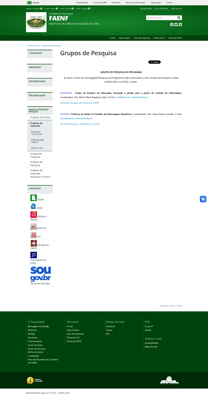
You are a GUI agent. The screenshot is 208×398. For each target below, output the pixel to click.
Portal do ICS (159, 38)
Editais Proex (37, 148)
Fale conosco (124, 38)
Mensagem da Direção (38, 326)
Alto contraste (161, 8)
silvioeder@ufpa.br (83, 118)
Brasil (36, 2)
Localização (33, 355)
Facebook (110, 326)
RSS (107, 334)
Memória (32, 330)
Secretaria (32, 337)
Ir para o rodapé (83, 8)
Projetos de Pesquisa (36, 163)
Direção (31, 334)
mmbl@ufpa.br (123, 97)
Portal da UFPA (175, 38)
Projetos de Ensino (40, 117)
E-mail (112, 38)
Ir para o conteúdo (34, 8)
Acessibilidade (146, 8)
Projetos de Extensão (36, 124)
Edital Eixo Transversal (36, 133)
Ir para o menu (50, 8)
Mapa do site (176, 8)
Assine (148, 330)
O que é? (149, 326)
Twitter (109, 330)
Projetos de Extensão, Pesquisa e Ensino (40, 173)
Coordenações (35, 341)
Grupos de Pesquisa (36, 155)
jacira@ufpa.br (67, 118)
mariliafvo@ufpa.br (140, 97)
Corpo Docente (35, 345)
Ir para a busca (66, 8)
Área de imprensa (142, 38)
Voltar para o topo (172, 305)
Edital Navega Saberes (37, 141)
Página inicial (33, 46)
